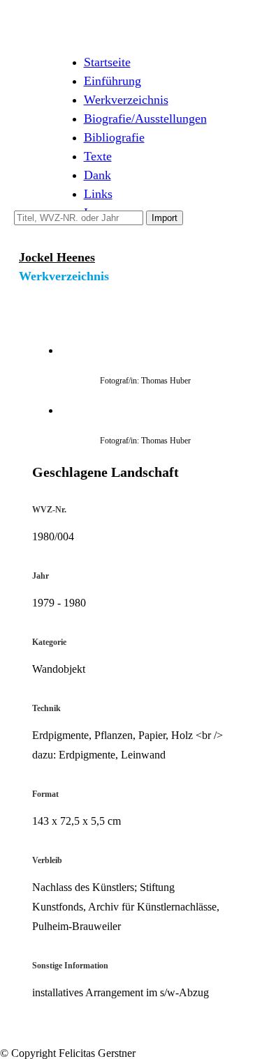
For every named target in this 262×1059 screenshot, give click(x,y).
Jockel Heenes (57, 257)
